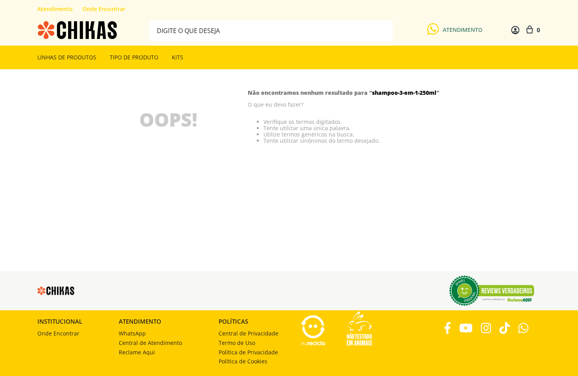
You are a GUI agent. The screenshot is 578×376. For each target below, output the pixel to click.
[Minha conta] (515, 30)
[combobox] (271, 30)
